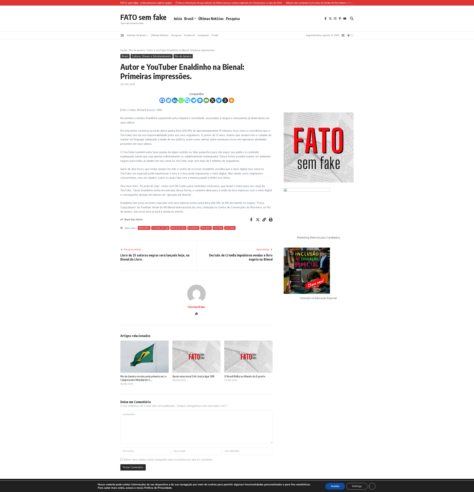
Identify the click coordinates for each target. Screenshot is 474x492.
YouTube (218, 227)
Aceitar (335, 486)
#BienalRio (144, 227)
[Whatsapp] (181, 100)
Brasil (188, 18)
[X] (212, 100)
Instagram (203, 35)
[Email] (206, 100)
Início (178, 18)
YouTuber (230, 227)
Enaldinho (193, 227)
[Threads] (225, 100)
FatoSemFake (196, 307)
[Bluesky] (219, 100)
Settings (357, 486)
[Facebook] (162, 100)
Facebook (189, 35)
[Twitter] (168, 100)
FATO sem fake (143, 17)
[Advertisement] (319, 78)
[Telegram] (193, 100)
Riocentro (206, 227)
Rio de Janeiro (137, 50)
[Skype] (187, 100)
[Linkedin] (175, 100)
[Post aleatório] (342, 35)
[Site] (196, 314)
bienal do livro (178, 227)
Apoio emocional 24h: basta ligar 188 (193, 376)
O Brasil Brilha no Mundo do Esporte (244, 376)
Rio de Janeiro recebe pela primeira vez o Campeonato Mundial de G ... (143, 378)
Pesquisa (233, 18)
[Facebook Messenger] (200, 100)
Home (123, 50)
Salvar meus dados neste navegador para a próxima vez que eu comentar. (168, 459)
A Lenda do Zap (160, 227)
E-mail (215, 35)
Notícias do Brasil (136, 35)
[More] (231, 100)
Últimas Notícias (211, 18)
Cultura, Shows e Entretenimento (151, 56)
